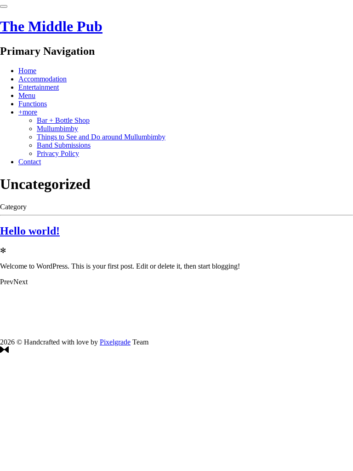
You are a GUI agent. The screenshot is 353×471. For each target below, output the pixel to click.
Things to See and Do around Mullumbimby (101, 137)
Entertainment (38, 87)
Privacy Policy (58, 153)
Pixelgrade (115, 342)
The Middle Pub (51, 26)
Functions (32, 104)
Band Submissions (64, 145)
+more (27, 112)
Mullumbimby (57, 128)
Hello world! (30, 231)
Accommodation (42, 79)
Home (27, 71)
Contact (29, 162)
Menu (26, 95)
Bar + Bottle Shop (63, 120)
